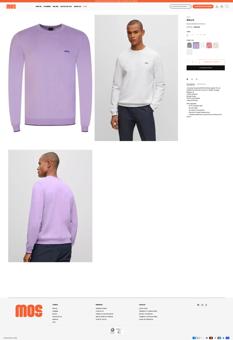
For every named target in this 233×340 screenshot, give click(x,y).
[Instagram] (202, 305)
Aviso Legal (143, 308)
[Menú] (122, 328)
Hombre (47, 6)
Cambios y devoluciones (148, 317)
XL (197, 35)
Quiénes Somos (101, 308)
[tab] (192, 84)
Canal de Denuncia (146, 319)
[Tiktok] (206, 305)
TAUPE (216, 45)
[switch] (119, 332)
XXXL (204, 35)
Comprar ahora (205, 68)
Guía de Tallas (101, 319)
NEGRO (189, 45)
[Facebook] (198, 305)
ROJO (209, 45)
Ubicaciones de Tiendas (104, 317)
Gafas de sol (57, 317)
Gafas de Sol (66, 6)
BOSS (188, 17)
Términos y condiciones (148, 311)
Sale (85, 6)
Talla (188, 32)
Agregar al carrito (212, 62)
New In (39, 6)
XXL (200, 35)
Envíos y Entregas (146, 314)
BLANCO (203, 45)
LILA (196, 45)
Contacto (100, 311)
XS (187, 35)
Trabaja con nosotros (104, 314)
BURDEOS (189, 52)
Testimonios (201, 84)
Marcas (77, 6)
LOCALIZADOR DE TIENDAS (203, 6)
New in (54, 308)
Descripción (191, 84)
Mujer (55, 6)
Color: (190, 40)
